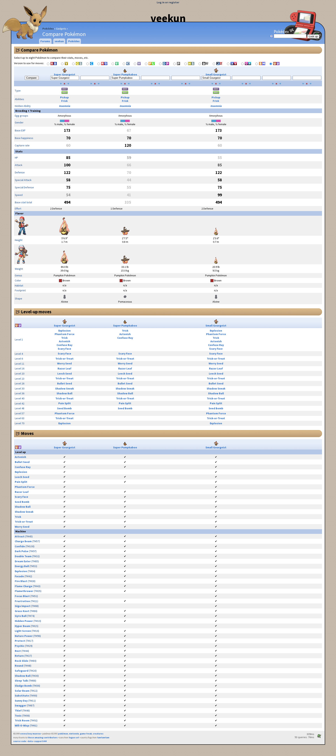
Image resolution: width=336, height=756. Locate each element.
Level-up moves (36, 311)
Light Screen (23, 631)
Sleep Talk (21, 680)
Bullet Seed (64, 383)
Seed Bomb (64, 408)
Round (19, 665)
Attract (19, 536)
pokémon (63, 733)
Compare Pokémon (39, 50)
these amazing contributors (43, 737)
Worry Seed (64, 363)
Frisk (64, 101)
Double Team (23, 556)
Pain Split (64, 403)
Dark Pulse (21, 551)
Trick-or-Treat (64, 358)
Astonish (64, 341)
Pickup (64, 97)
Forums (45, 41)
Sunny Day (21, 700)
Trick (64, 338)
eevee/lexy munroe (30, 733)
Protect (20, 641)
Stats (19, 151)
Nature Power (24, 636)
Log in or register (168, 2)
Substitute (22, 695)
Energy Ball (22, 566)
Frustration (22, 601)
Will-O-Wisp (22, 725)
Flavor (19, 213)
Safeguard (21, 670)
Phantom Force (64, 334)
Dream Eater (23, 561)
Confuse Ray (64, 345)
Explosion (64, 330)
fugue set (74, 737)
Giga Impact (23, 606)
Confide (20, 546)
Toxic (18, 715)
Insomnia (64, 106)
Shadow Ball (64, 393)
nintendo (74, 733)
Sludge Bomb (23, 685)
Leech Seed (64, 373)
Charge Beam (23, 541)
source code (19, 741)
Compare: (31, 77)
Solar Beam (22, 690)
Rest (18, 651)
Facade (19, 576)
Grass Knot (22, 611)
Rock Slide (21, 661)
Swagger (20, 705)
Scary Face (64, 348)
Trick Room (22, 720)
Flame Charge (23, 586)
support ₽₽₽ (40, 741)
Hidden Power (24, 621)
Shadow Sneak (64, 388)
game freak (86, 733)
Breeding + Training (28, 111)
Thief (18, 710)
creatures (98, 733)
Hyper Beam (22, 626)
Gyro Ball (20, 616)
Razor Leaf (64, 368)
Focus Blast (22, 596)
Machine (20, 531)
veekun (168, 18)
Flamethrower (24, 591)
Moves (27, 433)
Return (19, 655)
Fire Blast (21, 581)
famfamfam (103, 737)
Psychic (19, 646)
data (30, 741)
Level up (20, 452)
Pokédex (48, 28)
